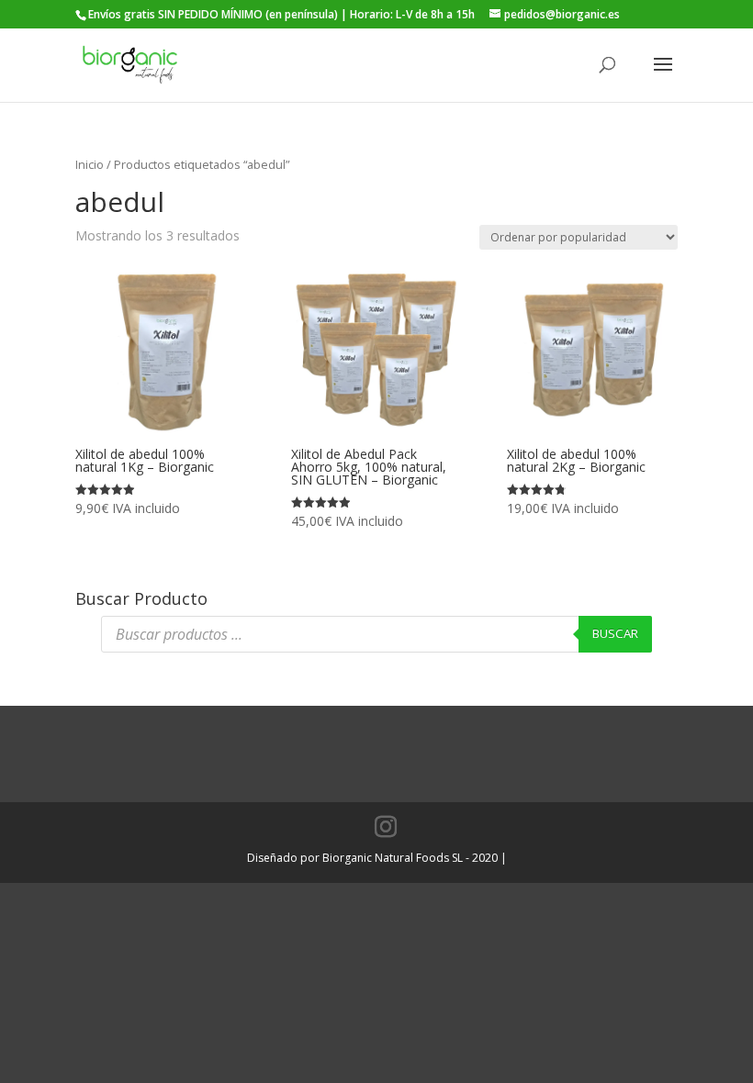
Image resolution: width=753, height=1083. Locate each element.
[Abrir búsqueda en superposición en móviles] (376, 634)
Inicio (89, 164)
